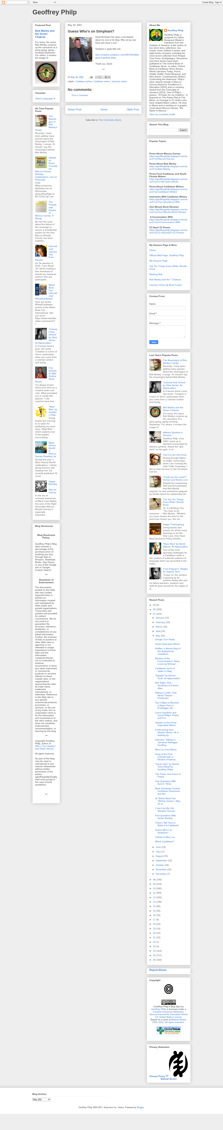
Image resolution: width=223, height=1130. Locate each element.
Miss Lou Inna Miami (165, 749)
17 (154, 919)
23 (154, 946)
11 (154, 892)
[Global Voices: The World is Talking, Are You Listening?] (168, 1034)
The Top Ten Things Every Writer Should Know (173, 502)
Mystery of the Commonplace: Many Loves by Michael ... (167, 661)
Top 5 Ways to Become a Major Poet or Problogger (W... (167, 705)
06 (154, 609)
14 (154, 906)
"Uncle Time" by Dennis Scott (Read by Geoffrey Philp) (167, 767)
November (161, 869)
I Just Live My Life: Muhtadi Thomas (165, 809)
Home (104, 109)
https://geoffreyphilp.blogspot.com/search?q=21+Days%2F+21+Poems (168, 231)
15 (154, 910)
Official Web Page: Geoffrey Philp (166, 255)
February (161, 622)
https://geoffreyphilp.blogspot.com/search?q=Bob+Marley (168, 167)
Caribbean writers (102, 81)
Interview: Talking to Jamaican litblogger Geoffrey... (166, 742)
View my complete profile (162, 114)
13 (154, 901)
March (159, 626)
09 (154, 884)
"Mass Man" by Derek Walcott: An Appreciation (175, 545)
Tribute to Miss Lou (165, 837)
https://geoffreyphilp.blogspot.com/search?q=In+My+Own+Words (168, 180)
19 (154, 928)
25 (154, 955)
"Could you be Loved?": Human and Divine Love (175, 478)
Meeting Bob (155, 274)
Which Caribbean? (164, 841)
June (158, 847)
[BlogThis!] (100, 77)
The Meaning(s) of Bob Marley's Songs (175, 361)
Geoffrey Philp (54, 12)
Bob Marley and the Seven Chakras (45, 33)
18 (154, 924)
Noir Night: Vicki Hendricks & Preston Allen (167, 685)
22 (154, 942)
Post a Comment (80, 95)
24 (154, 950)
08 (154, 879)
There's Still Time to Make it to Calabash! (167, 824)
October (160, 865)
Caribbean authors (83, 81)
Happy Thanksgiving (173, 524)
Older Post (133, 109)
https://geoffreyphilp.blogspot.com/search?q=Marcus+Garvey (168, 157)
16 (154, 915)
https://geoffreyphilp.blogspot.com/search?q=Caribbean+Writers (168, 190)
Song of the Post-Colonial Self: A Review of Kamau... (166, 757)
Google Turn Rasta (165, 639)
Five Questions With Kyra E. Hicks (165, 782)
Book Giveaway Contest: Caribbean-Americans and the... (167, 791)
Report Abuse (158, 969)
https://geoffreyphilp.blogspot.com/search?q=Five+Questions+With (168, 200)
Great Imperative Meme (167, 644)
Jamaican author (119, 81)
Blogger (140, 1107)
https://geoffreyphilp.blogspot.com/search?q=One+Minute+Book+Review (168, 210)
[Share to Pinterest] (109, 77)
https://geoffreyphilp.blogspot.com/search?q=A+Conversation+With (168, 220)
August (160, 856)
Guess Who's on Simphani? (163, 831)
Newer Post (74, 109)
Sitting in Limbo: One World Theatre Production (166, 695)
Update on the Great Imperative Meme (165, 724)
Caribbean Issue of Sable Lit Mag (165, 669)
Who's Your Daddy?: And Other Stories (45, 747)
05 (154, 605)
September (162, 860)
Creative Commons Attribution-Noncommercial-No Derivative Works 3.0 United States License (169, 1014)
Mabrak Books (169, 1079)
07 (154, 614)
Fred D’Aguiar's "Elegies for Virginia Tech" (175, 570)
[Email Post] (90, 77)
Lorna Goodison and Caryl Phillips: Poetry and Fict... (167, 715)
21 (154, 937)
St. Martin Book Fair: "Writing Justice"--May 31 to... (167, 801)
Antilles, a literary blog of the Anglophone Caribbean (167, 651)
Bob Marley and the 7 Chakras (165, 279)
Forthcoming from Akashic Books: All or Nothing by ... (167, 732)
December (161, 874)
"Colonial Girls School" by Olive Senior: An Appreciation (174, 385)
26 (154, 959)
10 (154, 888)
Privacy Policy (157, 1076)
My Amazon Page (158, 260)
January (160, 617)
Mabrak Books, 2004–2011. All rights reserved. (169, 1020)
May (158, 635)
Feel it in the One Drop (174, 455)
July (158, 851)
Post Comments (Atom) (110, 120)
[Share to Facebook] (106, 77)
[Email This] (96, 77)
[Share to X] (103, 77)
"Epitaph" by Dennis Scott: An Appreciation (167, 677)
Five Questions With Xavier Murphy (165, 817)
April (158, 631)
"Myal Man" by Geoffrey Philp (53, 410)
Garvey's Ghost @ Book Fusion (165, 285)
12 (154, 897)
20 (154, 933)
